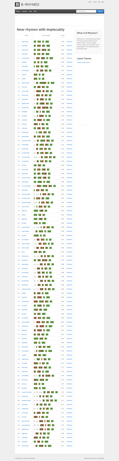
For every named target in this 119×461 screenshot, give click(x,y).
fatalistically (25, 264)
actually (24, 165)
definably (24, 330)
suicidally (24, 116)
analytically (25, 396)
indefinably (25, 326)
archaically (25, 413)
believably (25, 371)
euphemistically (26, 289)
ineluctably (25, 347)
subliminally (25, 359)
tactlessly (24, 338)
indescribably (25, 83)
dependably (25, 136)
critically (24, 417)
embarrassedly (26, 177)
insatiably (24, 120)
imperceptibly (25, 322)
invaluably (25, 45)
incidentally (25, 149)
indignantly (25, 173)
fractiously (25, 380)
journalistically (26, 425)
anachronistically (26, 392)
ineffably (24, 62)
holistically (25, 276)
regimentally (25, 206)
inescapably (25, 351)
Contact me (25, 458)
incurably (24, 305)
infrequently (25, 107)
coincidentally (26, 157)
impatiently (25, 260)
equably (24, 314)
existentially (25, 144)
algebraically (25, 103)
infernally (24, 128)
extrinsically (25, 91)
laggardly (24, 219)
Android (95, 2)
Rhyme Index (32, 458)
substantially (25, 301)
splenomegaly (26, 243)
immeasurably (26, 198)
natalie (24, 78)
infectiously (25, 50)
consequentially (26, 140)
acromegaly (25, 239)
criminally (24, 363)
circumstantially (26, 186)
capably (24, 355)
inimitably (24, 111)
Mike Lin (20, 458)
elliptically (24, 433)
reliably (24, 293)
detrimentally (25, 248)
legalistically (25, 429)
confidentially (25, 153)
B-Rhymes (29, 4)
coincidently (25, 375)
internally (24, 87)
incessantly (25, 169)
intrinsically (25, 95)
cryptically (24, 437)
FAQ (99, 2)
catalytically (25, 408)
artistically (24, 404)
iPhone (90, 2)
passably (24, 388)
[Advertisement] (51, 21)
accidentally (25, 161)
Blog (103, 2)
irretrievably (25, 446)
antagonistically (26, 400)
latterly (24, 215)
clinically (24, 124)
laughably (24, 342)
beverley (24, 384)
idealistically (25, 281)
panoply (24, 223)
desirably (24, 297)
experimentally (26, 194)
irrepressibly (25, 231)
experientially (25, 227)
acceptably (25, 318)
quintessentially (26, 202)
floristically (25, 268)
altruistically (25, 256)
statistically (25, 285)
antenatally (25, 99)
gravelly (24, 235)
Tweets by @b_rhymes (83, 62)
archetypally (25, 70)
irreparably (25, 66)
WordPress (101, 458)
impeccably (25, 41)
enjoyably (24, 441)
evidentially (25, 132)
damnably (24, 309)
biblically (24, 334)
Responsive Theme (88, 458)
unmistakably (25, 58)
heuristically (25, 272)
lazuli (23, 252)
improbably (25, 182)
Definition (69, 41)
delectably (25, 54)
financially (24, 367)
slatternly (24, 210)
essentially (25, 190)
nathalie (24, 74)
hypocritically (25, 421)
